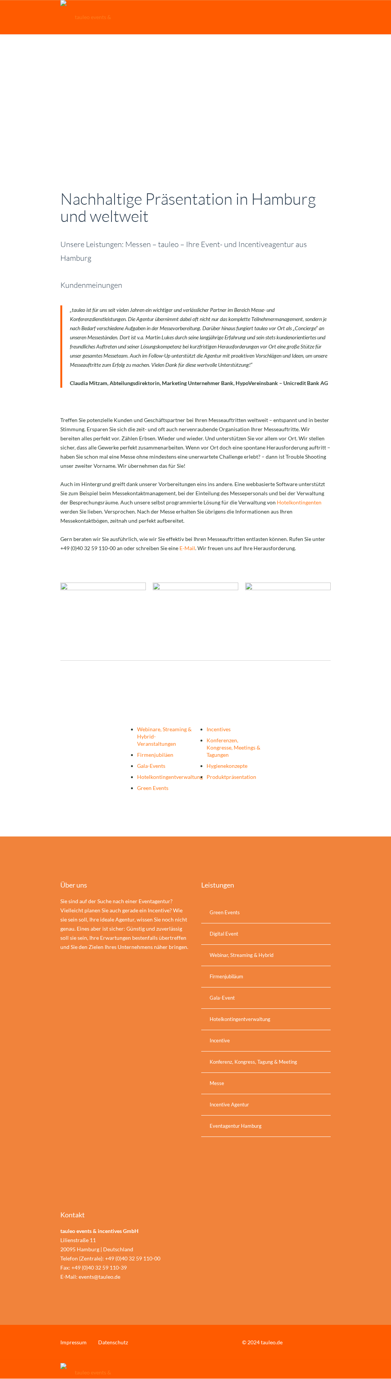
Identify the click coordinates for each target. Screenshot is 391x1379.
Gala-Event (222, 998)
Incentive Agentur (229, 1104)
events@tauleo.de (99, 1276)
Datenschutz (113, 1342)
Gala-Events (151, 766)
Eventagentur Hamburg (236, 1126)
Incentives (219, 729)
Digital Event (224, 934)
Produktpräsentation (231, 777)
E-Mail (187, 548)
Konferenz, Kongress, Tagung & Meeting (253, 1062)
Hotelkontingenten (299, 502)
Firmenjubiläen (155, 754)
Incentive (220, 1040)
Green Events (152, 788)
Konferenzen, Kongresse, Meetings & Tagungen (233, 747)
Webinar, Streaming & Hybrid (241, 955)
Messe (217, 1083)
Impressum (73, 1342)
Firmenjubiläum (226, 976)
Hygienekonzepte (227, 766)
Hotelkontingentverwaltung (170, 777)
